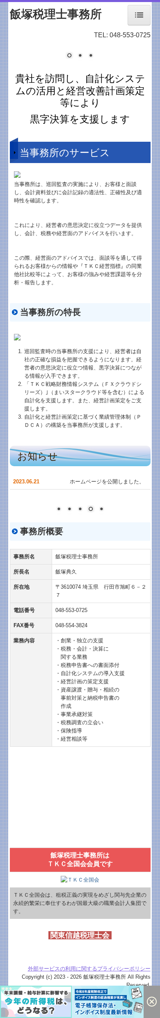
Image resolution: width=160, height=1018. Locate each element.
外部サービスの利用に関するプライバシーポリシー (89, 969)
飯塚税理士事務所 (56, 14)
